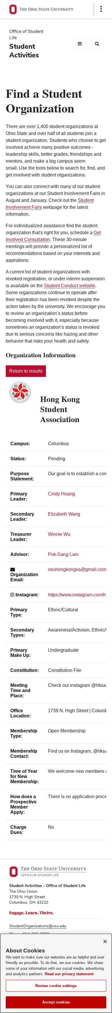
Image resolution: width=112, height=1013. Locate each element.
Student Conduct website (69, 285)
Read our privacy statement (69, 974)
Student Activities (24, 50)
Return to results (26, 371)
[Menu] (80, 44)
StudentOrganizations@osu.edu (37, 926)
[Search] (97, 44)
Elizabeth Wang (64, 514)
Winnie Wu (59, 534)
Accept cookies (56, 1002)
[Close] (105, 941)
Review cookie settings (56, 986)
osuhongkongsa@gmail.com (77, 569)
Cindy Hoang (61, 493)
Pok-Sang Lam (63, 554)
